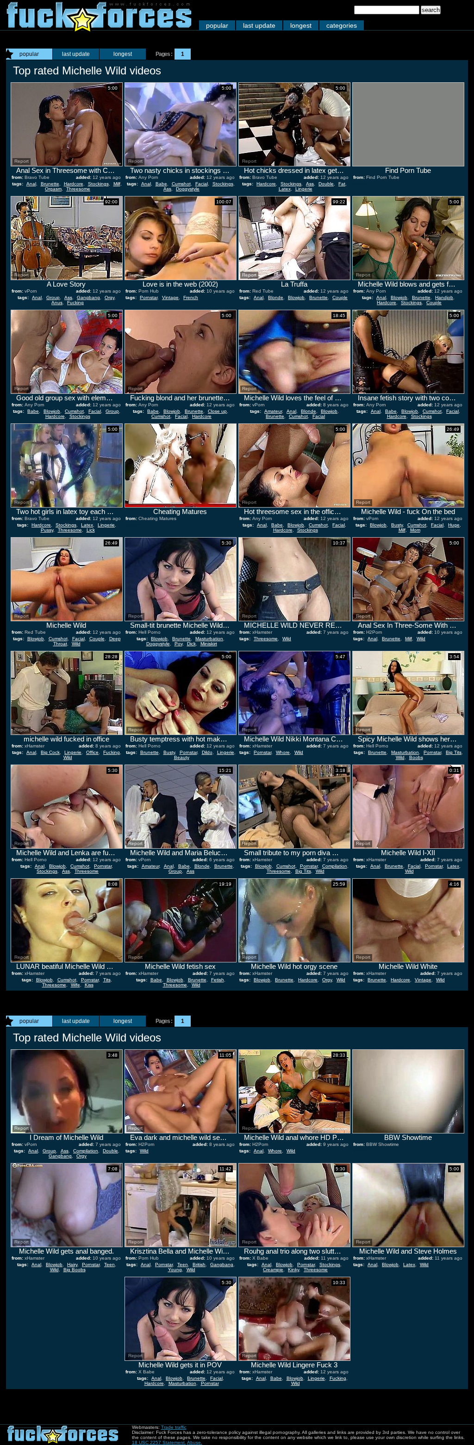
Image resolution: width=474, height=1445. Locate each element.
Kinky (293, 1269)
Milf (116, 183)
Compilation (334, 866)
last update (259, 25)
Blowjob (296, 297)
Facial (201, 183)
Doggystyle (188, 188)
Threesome (78, 188)
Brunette (50, 183)
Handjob (444, 297)
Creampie (273, 1269)
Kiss (89, 984)
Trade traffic (174, 1427)
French (190, 297)
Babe (161, 183)
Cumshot (181, 183)
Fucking (75, 302)
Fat (341, 183)
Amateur (273, 411)
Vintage (170, 297)
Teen (109, 1264)
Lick (91, 530)
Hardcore (73, 183)
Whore (283, 752)
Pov (178, 643)
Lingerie (303, 188)
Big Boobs (74, 1269)
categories (341, 25)
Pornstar (148, 297)
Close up (217, 411)
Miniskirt (208, 643)
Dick (191, 643)
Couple (340, 297)
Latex (285, 188)
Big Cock (50, 752)
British (199, 1264)
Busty (397, 524)
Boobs (416, 757)
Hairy (72, 1264)
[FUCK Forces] (99, 29)
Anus (56, 302)
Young (175, 1269)
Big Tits (454, 752)
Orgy (109, 297)
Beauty (181, 757)
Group (53, 297)
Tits (107, 979)
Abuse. (194, 1442)
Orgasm (53, 188)
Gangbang (88, 297)
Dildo (207, 752)
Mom (415, 530)
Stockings (98, 183)
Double (326, 183)
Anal (31, 183)
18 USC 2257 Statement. (159, 1442)
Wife (75, 984)
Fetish (217, 979)
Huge (454, 524)
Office (92, 752)
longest (301, 25)
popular (217, 25)
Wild (76, 643)
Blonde (275, 297)
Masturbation (209, 638)
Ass (167, 188)
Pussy (47, 530)
